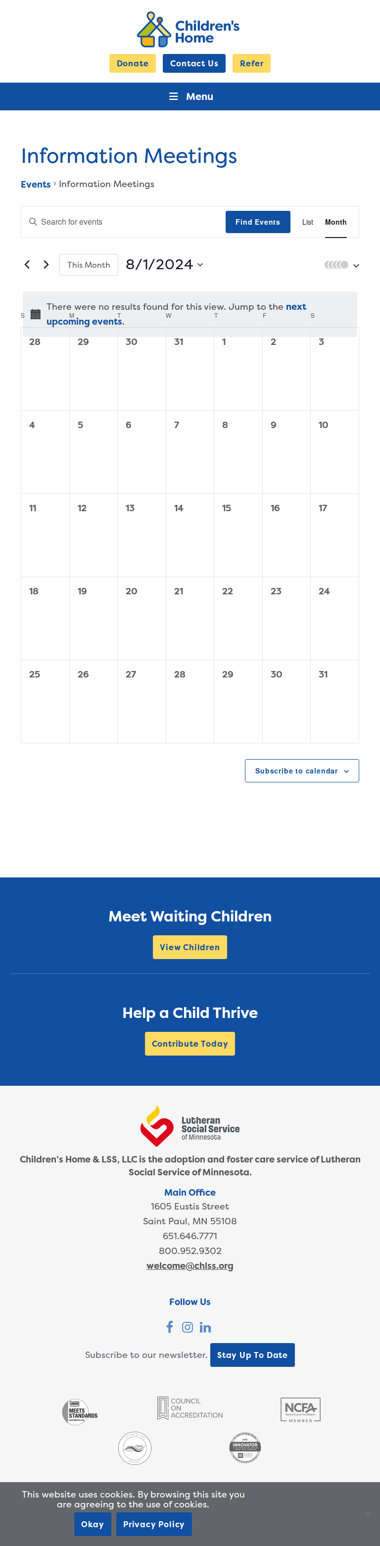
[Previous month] (27, 265)
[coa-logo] (190, 1416)
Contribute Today (190, 1043)
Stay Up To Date (252, 1355)
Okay (92, 1524)
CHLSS (190, 29)
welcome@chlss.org (190, 1265)
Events (36, 184)
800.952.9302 (190, 1251)
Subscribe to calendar (296, 770)
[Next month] (46, 265)
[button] (339, 264)
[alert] (190, 314)
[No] (368, 1514)
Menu (199, 96)
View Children (190, 947)
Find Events (258, 222)
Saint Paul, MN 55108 (190, 1221)
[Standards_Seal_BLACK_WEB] (79, 1424)
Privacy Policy (154, 1524)
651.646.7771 (190, 1236)
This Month (88, 264)
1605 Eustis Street (190, 1206)
